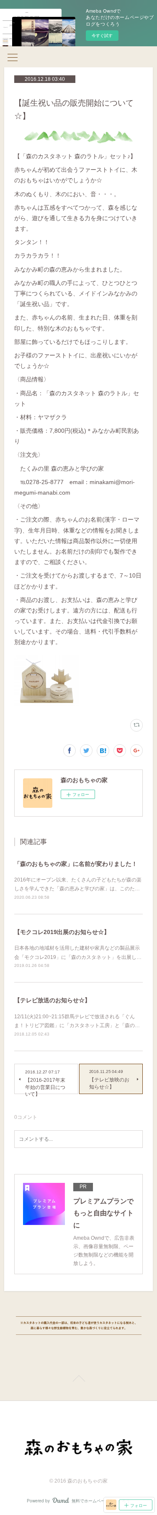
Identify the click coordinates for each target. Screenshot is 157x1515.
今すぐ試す (102, 35)
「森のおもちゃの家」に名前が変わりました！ (75, 863)
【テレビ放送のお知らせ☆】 (52, 1000)
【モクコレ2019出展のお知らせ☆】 (62, 932)
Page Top (78, 1380)
